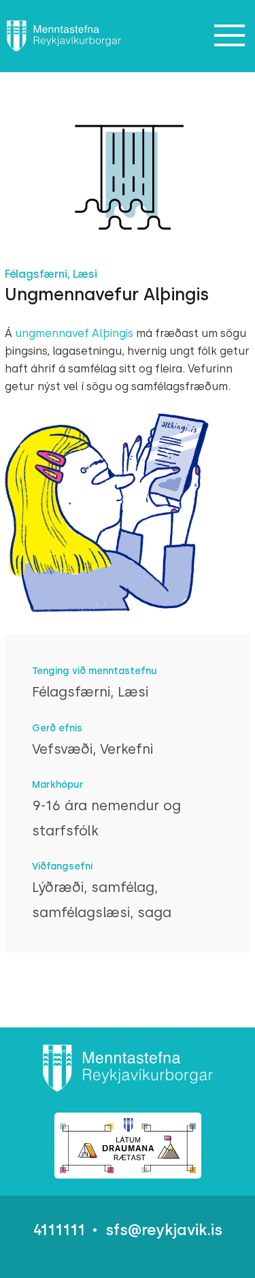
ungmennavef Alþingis (74, 333)
